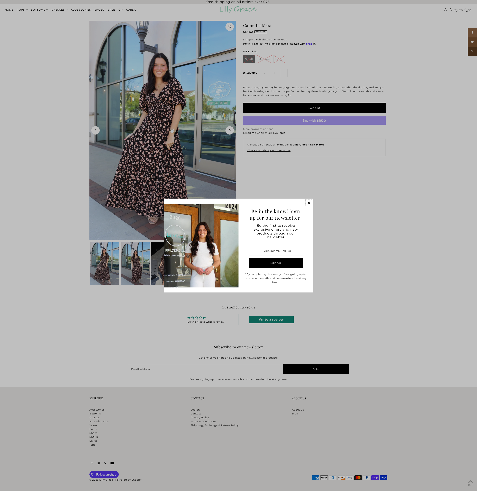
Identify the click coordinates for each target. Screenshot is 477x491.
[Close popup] (309, 202)
